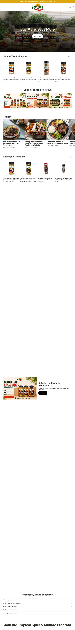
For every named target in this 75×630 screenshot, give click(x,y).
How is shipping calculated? (10, 606)
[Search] (4, 7)
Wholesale (42, 393)
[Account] (70, 7)
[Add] (52, 174)
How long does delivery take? (10, 609)
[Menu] (1, 7)
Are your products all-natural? (10, 613)
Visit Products (37, 36)
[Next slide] (72, 31)
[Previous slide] (2, 31)
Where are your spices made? (10, 600)
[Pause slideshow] (35, 50)
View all (70, 56)
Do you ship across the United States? (12, 603)
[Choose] (17, 74)
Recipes (7, 116)
